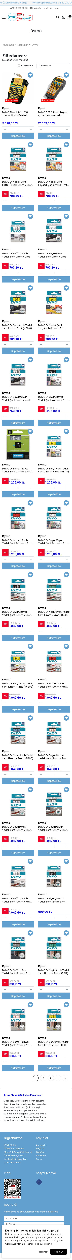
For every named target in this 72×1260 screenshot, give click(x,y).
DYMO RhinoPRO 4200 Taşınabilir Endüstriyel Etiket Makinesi (15, 114)
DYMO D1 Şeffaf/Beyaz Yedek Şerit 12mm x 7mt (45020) (16, 972)
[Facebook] (39, 1182)
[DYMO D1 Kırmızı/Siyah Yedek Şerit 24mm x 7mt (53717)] (18, 516)
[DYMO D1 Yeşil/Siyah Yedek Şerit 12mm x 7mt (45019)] (54, 946)
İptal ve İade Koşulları (15, 1159)
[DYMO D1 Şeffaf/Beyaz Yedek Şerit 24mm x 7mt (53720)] (18, 444)
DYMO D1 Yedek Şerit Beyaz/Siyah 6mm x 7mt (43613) (52, 183)
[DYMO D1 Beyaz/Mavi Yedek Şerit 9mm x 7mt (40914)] (54, 229)
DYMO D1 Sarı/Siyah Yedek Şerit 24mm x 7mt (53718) (53, 470)
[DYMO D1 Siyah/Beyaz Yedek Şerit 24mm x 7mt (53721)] (54, 372)
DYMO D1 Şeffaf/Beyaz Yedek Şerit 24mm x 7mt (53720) (16, 470)
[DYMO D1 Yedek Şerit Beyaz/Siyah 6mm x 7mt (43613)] (54, 157)
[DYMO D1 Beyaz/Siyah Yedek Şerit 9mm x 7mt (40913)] (18, 372)
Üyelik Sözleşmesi (13, 1155)
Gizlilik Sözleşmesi (14, 1148)
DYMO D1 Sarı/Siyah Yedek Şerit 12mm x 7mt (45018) (53, 1043)
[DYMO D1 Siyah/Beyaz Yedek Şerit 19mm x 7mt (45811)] (18, 587)
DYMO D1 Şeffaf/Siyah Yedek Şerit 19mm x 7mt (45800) (16, 900)
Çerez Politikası (12, 1162)
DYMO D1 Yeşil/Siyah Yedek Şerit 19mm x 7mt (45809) (53, 613)
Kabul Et (58, 1251)
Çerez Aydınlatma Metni (18, 1243)
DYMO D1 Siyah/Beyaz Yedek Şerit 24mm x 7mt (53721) (52, 398)
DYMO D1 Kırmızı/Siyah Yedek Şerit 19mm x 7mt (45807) (52, 685)
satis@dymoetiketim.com (46, 8)
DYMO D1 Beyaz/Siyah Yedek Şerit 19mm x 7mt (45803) (52, 828)
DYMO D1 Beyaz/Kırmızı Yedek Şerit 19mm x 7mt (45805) (52, 757)
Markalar (23, 45)
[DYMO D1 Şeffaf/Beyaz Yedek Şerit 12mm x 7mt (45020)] (18, 946)
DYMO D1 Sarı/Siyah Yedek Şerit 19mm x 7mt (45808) (17, 685)
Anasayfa (8, 45)
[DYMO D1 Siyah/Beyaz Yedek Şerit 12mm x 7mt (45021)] (54, 874)
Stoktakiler (27, 65)
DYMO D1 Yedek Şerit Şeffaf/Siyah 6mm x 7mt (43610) (17, 183)
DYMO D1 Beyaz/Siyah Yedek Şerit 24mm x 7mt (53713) (52, 542)
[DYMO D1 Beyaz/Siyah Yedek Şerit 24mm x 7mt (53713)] (54, 516)
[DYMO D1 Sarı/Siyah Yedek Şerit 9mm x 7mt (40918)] (18, 301)
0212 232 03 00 (20, 8)
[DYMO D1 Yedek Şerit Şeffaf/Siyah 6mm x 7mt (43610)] (18, 157)
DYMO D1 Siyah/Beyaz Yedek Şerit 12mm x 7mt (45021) (52, 900)
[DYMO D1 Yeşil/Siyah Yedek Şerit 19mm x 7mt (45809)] (54, 587)
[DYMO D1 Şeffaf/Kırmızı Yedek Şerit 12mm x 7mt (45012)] (18, 1017)
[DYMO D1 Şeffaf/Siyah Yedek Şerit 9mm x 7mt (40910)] (18, 229)
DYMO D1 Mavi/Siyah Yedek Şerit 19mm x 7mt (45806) (18, 757)
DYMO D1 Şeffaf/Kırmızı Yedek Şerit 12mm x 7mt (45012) (16, 1043)
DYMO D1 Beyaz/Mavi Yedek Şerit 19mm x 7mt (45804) (16, 828)
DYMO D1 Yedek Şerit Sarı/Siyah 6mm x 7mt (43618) (51, 327)
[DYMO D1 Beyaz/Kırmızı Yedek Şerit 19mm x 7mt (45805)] (54, 731)
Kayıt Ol (40, 1148)
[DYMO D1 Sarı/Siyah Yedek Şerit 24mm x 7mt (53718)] (54, 444)
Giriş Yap (40, 1152)
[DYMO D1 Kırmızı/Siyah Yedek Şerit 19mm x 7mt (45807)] (54, 659)
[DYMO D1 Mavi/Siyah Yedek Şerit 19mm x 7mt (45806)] (18, 731)
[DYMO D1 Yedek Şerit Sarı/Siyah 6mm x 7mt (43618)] (54, 301)
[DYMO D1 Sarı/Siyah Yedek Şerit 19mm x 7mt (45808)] (18, 659)
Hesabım (41, 1155)
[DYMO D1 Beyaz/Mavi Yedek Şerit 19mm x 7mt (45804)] (18, 802)
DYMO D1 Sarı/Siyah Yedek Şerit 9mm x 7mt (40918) (17, 327)
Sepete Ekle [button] (18, 136)
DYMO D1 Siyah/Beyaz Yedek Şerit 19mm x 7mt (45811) (16, 613)
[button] (4, 17)
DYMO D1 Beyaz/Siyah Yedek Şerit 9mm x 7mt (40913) (16, 398)
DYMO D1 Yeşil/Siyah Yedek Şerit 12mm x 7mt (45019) (53, 972)
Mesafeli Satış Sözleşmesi (18, 1152)
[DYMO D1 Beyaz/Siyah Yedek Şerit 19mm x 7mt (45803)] (54, 802)
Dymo (35, 45)
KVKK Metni (10, 1145)
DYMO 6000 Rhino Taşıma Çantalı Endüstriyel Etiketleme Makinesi (53, 114)
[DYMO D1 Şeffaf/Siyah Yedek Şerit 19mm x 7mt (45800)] (18, 874)
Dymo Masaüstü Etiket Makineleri (23, 1095)
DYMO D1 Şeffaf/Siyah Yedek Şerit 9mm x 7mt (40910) (16, 255)
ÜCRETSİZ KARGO (12, 100)
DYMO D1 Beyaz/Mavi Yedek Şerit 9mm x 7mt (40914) (52, 255)
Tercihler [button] (43, 1251)
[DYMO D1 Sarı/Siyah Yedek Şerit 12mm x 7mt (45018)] (54, 1017)
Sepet (39, 1159)
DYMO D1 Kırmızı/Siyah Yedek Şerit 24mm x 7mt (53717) (16, 542)
